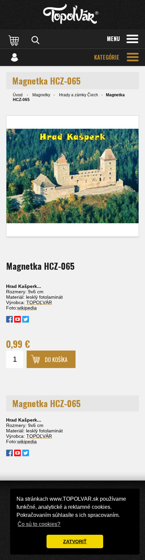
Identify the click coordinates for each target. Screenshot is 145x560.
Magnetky (41, 95)
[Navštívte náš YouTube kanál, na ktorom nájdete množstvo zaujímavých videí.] (17, 321)
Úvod (18, 95)
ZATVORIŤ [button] (75, 541)
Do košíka (56, 360)
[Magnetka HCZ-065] (72, 176)
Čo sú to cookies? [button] (39, 524)
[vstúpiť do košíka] (14, 40)
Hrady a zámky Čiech (78, 95)
